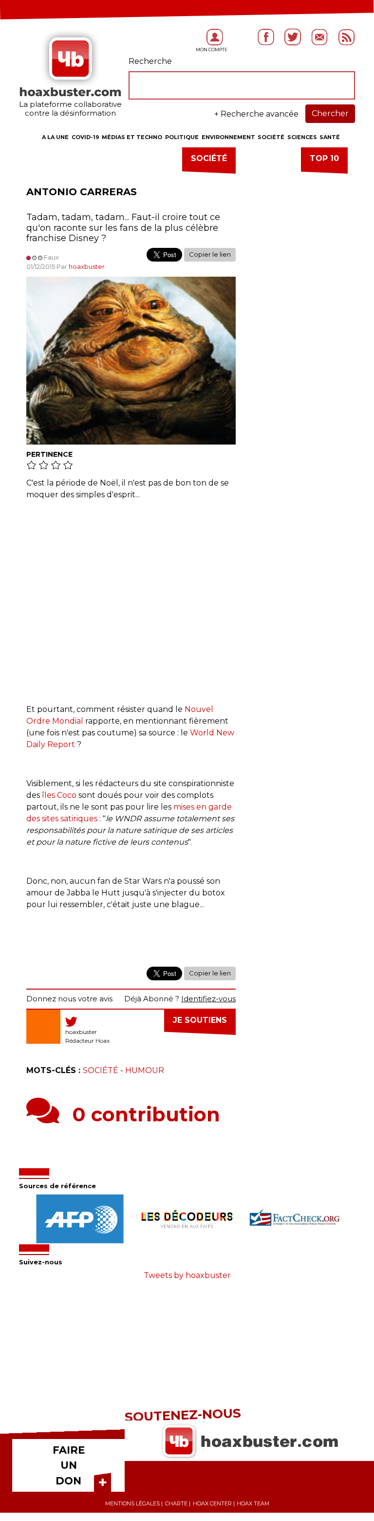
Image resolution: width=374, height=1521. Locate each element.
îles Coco (59, 795)
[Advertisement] (131, 597)
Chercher (330, 113)
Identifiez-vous (208, 998)
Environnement (228, 137)
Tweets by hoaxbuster (187, 1275)
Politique (182, 137)
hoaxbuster (87, 266)
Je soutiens (200, 1020)
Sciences (302, 137)
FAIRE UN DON (69, 1465)
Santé (329, 137)
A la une (55, 137)
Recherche (150, 61)
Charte (176, 1503)
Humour (144, 1070)
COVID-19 (85, 137)
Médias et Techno (132, 137)
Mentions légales (132, 1503)
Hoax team (253, 1503)
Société (271, 137)
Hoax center (212, 1503)
